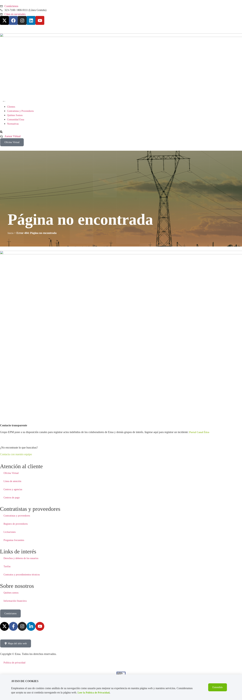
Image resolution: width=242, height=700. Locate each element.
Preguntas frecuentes (14, 540)
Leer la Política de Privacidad (93, 692)
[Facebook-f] (13, 626)
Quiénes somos (11, 592)
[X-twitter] (4, 20)
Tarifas (7, 566)
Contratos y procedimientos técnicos (22, 574)
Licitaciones (10, 532)
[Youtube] (39, 20)
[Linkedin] (31, 20)
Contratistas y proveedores (17, 515)
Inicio (10, 233)
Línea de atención (12, 481)
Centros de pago (12, 497)
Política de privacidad (14, 662)
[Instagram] (22, 20)
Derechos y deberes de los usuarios (21, 558)
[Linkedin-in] (31, 626)
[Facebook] (13, 20)
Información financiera (15, 601)
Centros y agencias (13, 489)
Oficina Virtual (11, 473)
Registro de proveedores (16, 524)
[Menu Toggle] (3, 101)
